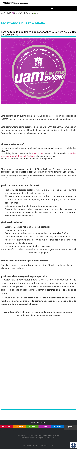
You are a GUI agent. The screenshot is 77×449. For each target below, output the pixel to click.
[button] (52, 8)
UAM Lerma (37, 153)
